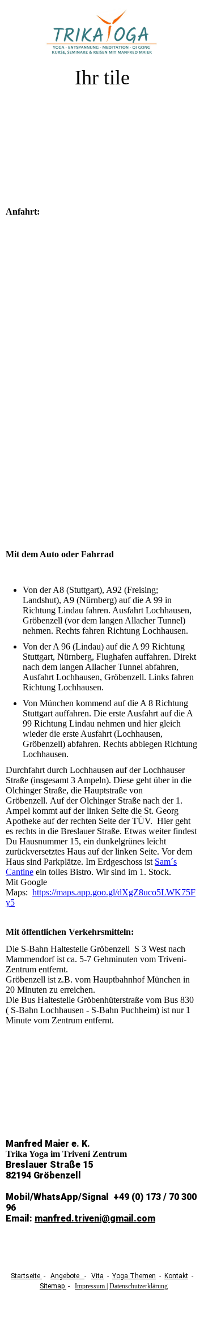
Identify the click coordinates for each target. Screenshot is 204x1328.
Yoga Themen (134, 1276)
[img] (102, 32)
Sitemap (53, 1286)
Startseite (26, 1276)
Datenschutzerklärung (138, 1286)
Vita (97, 1276)
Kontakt (176, 1276)
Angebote (67, 1276)
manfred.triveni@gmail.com (95, 1218)
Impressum (91, 1286)
